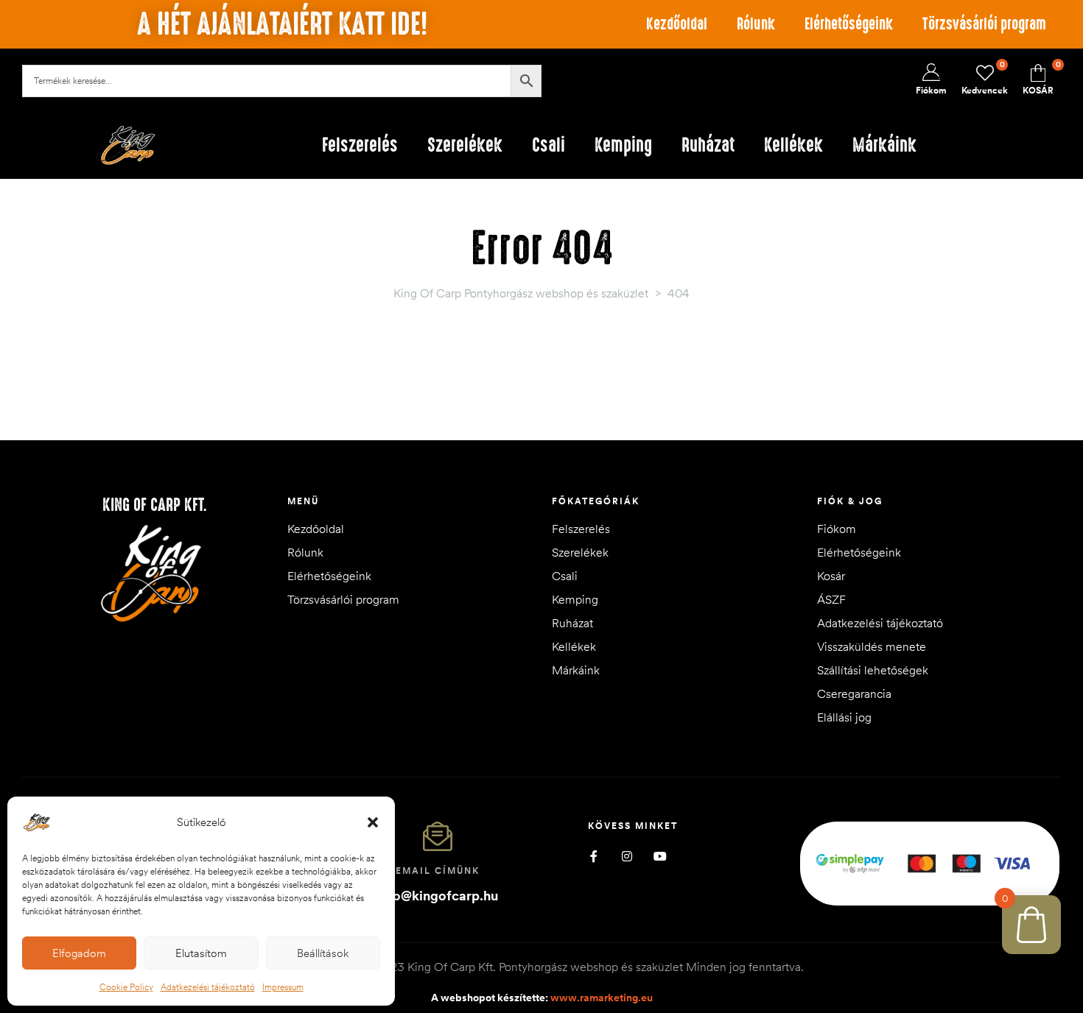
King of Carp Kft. (154, 505)
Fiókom (836, 528)
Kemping (575, 599)
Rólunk (756, 23)
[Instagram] (626, 856)
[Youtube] (660, 856)
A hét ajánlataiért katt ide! (282, 24)
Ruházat (572, 622)
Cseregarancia (854, 693)
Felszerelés (581, 528)
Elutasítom (201, 953)
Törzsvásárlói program (984, 23)
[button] (372, 822)
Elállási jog (844, 717)
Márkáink (576, 670)
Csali (565, 575)
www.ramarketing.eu (601, 997)
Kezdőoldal (676, 23)
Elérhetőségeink (849, 23)
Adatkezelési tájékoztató (208, 986)
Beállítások (322, 953)
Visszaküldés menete (871, 646)
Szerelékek (580, 552)
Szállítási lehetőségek (872, 670)
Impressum (283, 986)
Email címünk (438, 870)
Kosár (831, 575)
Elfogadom (79, 953)
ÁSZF (831, 599)
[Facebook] (593, 856)
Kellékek (574, 646)
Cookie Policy (126, 986)
